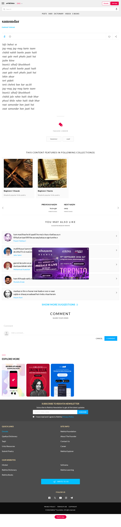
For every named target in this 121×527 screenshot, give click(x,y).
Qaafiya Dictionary (9, 436)
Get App (114, 3)
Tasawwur (53, 139)
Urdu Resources (8, 446)
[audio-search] (116, 9)
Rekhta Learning (67, 470)
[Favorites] (109, 36)
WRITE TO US (63, 481)
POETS (44, 14)
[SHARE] (115, 36)
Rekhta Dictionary (9, 470)
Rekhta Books (7, 475)
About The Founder (68, 436)
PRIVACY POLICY (49, 507)
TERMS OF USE (62, 507)
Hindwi (5, 465)
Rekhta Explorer (67, 451)
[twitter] (55, 498)
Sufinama (64, 465)
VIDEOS (68, 14)
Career (63, 446)
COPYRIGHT (73, 507)
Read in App (60, 517)
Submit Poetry (8, 451)
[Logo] (10, 3)
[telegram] (71, 498)
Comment (110, 338)
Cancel (99, 338)
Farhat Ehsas (8, 27)
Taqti (4, 441)
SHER (50, 14)
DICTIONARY (58, 14)
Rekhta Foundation (68, 431)
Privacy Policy (68, 417)
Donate (106, 3)
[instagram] (66, 498)
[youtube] (60, 498)
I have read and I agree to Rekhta (55, 417)
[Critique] (10, 36)
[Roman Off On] (4, 36)
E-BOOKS (75, 14)
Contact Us (65, 441)
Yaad (68, 139)
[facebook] (49, 498)
